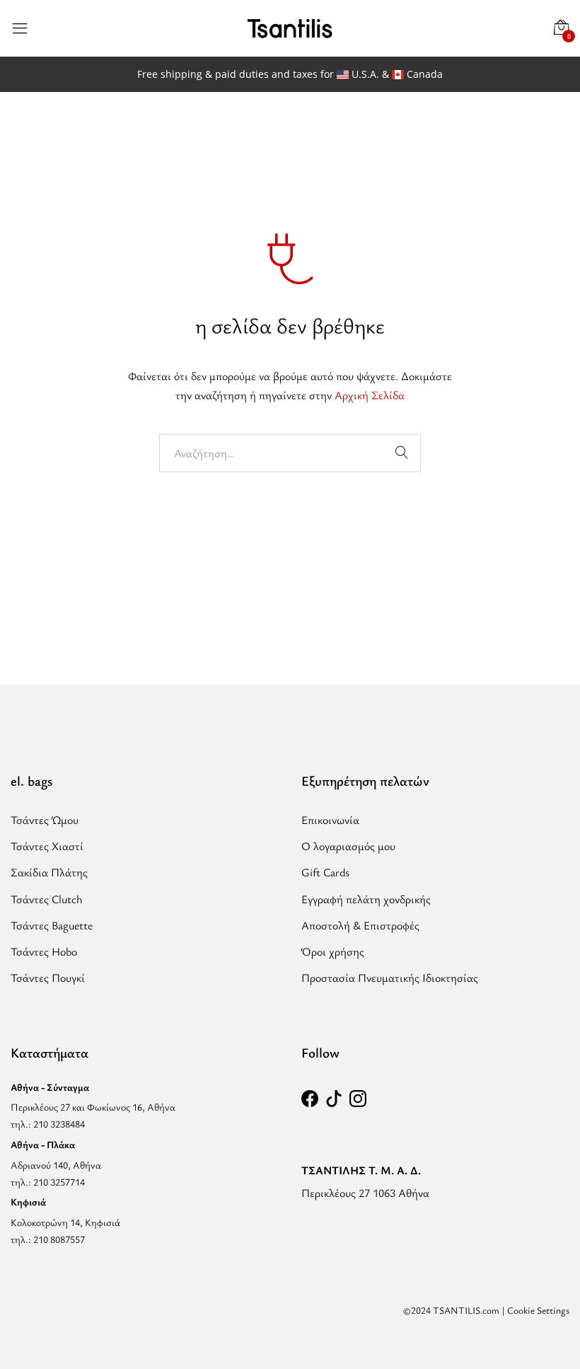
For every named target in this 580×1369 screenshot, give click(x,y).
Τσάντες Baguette (52, 925)
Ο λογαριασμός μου (348, 846)
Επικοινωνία (330, 819)
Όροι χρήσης (332, 951)
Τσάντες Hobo (44, 951)
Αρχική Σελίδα (370, 395)
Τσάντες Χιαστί (47, 846)
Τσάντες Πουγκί (48, 977)
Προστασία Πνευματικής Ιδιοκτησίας (389, 977)
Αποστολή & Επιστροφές (360, 925)
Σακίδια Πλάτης (49, 872)
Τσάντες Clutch (47, 899)
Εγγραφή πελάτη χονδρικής (366, 899)
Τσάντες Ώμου (45, 819)
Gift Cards (325, 872)
